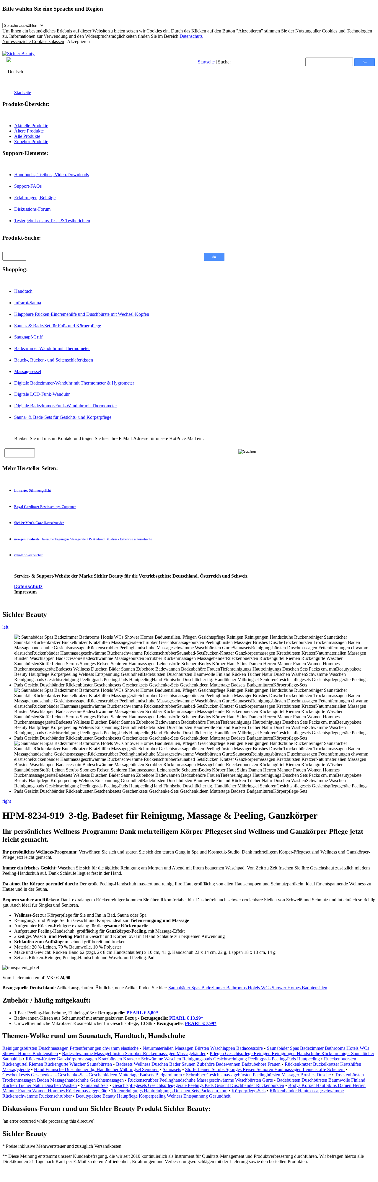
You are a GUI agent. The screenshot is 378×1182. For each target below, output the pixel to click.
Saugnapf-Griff (28, 336)
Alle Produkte (27, 136)
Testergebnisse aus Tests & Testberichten (52, 220)
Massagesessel (27, 371)
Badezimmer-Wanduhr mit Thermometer (52, 348)
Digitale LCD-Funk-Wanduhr (42, 394)
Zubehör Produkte (31, 141)
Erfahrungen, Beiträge (35, 197)
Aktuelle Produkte (31, 125)
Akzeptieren (78, 41)
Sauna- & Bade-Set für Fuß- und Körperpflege (57, 325)
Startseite (206, 61)
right (6, 801)
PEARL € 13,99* (186, 1018)
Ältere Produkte (29, 130)
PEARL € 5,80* (142, 1012)
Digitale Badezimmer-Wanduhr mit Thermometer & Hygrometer (74, 382)
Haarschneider (39, 523)
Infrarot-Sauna (27, 302)
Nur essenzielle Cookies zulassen (33, 41)
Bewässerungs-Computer (45, 507)
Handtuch (23, 291)
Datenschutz (191, 36)
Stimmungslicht (32, 490)
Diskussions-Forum (32, 209)
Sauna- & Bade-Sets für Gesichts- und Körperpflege (62, 417)
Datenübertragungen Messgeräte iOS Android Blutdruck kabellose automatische (83, 539)
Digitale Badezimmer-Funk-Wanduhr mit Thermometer (65, 405)
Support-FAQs (28, 186)
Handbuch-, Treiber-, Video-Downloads (51, 174)
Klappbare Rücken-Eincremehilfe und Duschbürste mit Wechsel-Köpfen (81, 314)
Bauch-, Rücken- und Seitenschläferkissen (53, 359)
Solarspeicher (28, 555)
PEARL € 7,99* (200, 1023)
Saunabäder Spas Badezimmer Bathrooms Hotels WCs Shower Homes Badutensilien (247, 987)
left (5, 627)
